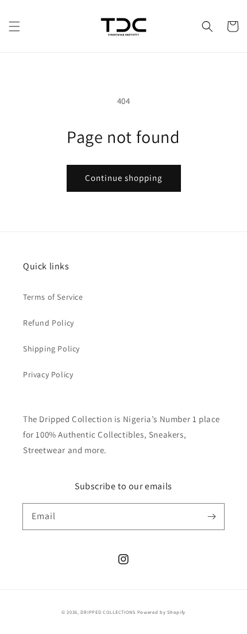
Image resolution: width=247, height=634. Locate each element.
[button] (14, 26)
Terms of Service (53, 297)
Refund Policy (48, 323)
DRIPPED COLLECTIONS (107, 612)
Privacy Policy (48, 374)
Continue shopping (124, 177)
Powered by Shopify (161, 612)
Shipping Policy (51, 348)
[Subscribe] (211, 516)
